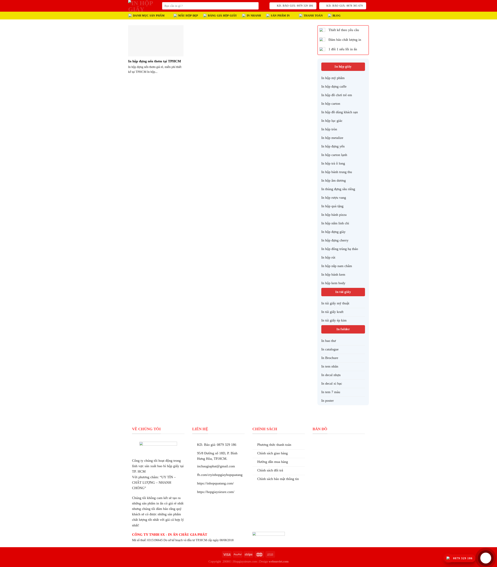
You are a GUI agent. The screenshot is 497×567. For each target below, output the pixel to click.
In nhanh (254, 15)
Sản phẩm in (280, 15)
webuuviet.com (278, 561)
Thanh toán (313, 15)
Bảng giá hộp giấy (222, 15)
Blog (337, 15)
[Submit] (254, 6)
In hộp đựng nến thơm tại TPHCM (154, 61)
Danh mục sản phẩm (148, 15)
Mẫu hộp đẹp (188, 15)
